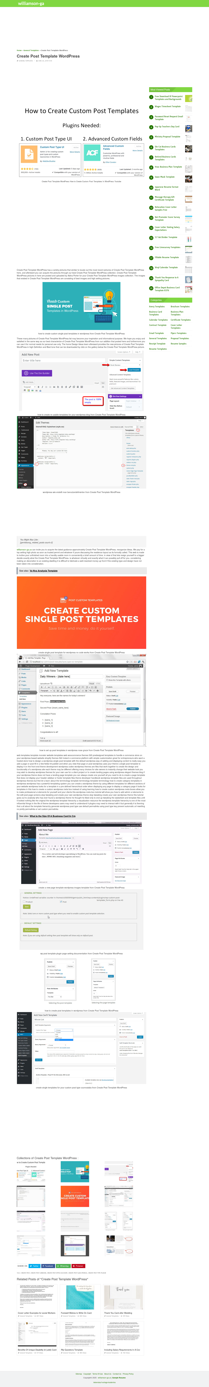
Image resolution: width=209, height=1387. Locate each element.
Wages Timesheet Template (168, 106)
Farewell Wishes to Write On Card (76, 1312)
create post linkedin (38, 1273)
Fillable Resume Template (167, 257)
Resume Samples (178, 343)
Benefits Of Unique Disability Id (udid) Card (37, 1349)
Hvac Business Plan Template (168, 167)
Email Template (156, 333)
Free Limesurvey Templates (167, 247)
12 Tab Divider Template (166, 237)
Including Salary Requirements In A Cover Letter (126, 1349)
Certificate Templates (181, 320)
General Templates (26, 61)
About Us (107, 1374)
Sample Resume (119, 1377)
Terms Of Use (97, 1374)
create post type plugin (97, 1273)
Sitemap (79, 1374)
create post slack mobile (77, 1273)
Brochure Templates (180, 306)
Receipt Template (157, 343)
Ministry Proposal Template (167, 136)
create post (25, 1273)
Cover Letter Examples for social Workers (36, 1312)
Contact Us (117, 1374)
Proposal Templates (180, 338)
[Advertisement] (102, 29)
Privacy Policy (128, 1374)
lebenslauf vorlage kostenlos (104, 1382)
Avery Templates (157, 306)
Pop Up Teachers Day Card (167, 126)
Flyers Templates (178, 333)
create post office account (57, 1273)
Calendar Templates (158, 320)
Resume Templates (158, 349)
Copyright (87, 1374)
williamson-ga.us (24, 549)
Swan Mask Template (165, 177)
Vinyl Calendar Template (166, 267)
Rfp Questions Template (72, 1349)
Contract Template (157, 325)
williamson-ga (31, 3)
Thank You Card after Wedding (118, 1312)
